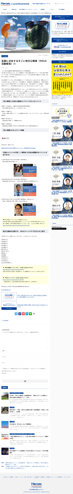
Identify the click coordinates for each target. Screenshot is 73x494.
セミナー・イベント (33, 9)
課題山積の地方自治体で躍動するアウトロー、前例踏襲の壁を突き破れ (18, 148)
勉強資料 (43, 9)
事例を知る (14, 9)
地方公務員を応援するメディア (36, 489)
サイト (3, 362)
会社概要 (11, 477)
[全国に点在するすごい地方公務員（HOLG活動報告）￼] (26, 313)
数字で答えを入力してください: (9, 371)
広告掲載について (49, 477)
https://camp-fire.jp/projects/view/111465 (13, 279)
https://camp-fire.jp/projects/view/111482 (13, 269)
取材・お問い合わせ (28, 477)
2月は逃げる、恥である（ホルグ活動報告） (21, 424)
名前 (3, 350)
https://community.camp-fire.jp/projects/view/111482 (16, 225)
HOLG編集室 (62, 9)
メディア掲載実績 (58, 477)
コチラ (49, 13)
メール (4, 356)
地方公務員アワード (23, 9)
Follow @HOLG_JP (6, 290)
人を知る (5, 9)
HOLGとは (5, 477)
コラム (52, 9)
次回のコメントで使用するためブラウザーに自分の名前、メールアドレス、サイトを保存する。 (24, 368)
